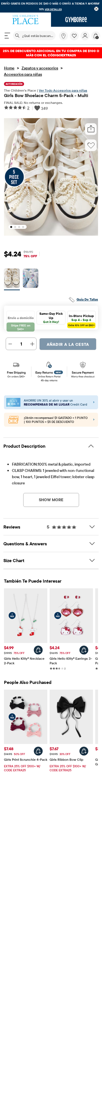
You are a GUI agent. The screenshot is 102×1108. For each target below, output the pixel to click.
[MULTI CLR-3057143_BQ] (31, 279)
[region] (51, 6)
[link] (63, 35)
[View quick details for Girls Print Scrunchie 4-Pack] (38, 751)
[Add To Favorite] (91, 145)
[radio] (12, 278)
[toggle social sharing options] (91, 129)
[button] (74, 35)
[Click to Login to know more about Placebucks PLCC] (94, 420)
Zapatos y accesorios (40, 68)
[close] (96, 9)
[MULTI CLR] (12, 279)
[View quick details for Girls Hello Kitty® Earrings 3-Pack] (83, 650)
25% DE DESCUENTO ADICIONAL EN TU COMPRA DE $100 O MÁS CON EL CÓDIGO (51, 53)
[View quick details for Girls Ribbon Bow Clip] (83, 751)
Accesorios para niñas (23, 74)
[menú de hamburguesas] (7, 35)
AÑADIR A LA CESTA (68, 344)
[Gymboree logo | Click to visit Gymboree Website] (76, 20)
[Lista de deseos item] (75, 39)
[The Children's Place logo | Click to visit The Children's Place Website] (25, 20)
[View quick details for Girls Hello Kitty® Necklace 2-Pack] (38, 650)
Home (9, 68)
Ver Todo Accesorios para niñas (63, 90)
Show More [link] (51, 499)
